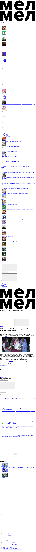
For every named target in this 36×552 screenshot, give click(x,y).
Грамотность (4, 132)
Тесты (3, 167)
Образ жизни (4, 283)
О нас (7, 531)
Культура (5, 97)
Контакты (9, 533)
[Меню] (9, 277)
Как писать (6, 134)
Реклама (9, 535)
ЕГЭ (5, 61)
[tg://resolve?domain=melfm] (9, 485)
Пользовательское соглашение (7, 547)
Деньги (5, 23)
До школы (5, 59)
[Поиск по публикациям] (9, 267)
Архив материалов (14, 544)
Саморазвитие (6, 62)
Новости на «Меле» (3, 377)
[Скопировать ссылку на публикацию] (21, 322)
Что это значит (6, 135)
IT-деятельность (13, 542)
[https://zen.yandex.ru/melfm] (9, 492)
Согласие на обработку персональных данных (10, 548)
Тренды (5, 95)
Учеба (3, 58)
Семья (3, 22)
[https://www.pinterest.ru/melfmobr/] (9, 514)
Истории (5, 96)
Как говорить (6, 133)
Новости (1, 326)
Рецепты (5, 99)
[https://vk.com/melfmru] (9, 500)
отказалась (11, 361)
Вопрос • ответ (4, 199)
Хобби (5, 98)
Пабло (7, 540)
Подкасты (9, 538)
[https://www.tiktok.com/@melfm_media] (9, 507)
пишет (6, 336)
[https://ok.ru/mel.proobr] (9, 521)
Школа (5, 60)
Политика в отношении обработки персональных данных (12, 549)
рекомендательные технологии (19, 550)
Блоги (3, 230)
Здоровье (5, 25)
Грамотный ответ (7, 136)
